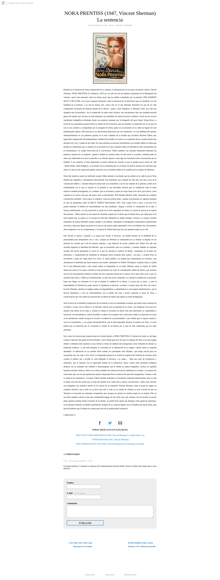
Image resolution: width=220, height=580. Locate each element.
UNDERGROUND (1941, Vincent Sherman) (110, 439)
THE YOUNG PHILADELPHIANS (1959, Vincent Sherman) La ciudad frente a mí (110, 435)
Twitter (110, 423)
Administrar (130, 575)
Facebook (100, 423)
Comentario (72, 503)
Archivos (110, 575)
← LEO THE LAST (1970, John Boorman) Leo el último (79, 544)
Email (120, 423)
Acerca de (90, 575)
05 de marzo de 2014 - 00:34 (101, 25)
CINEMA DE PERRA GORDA (20, 3)
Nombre (70, 483)
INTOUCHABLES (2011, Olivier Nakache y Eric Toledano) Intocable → (141, 546)
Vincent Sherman (123, 25)
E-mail (76, 493)
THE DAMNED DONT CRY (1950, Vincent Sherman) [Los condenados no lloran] (110, 444)
